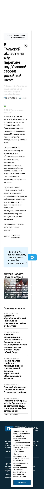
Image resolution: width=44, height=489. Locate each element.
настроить (18, 472)
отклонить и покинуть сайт (19, 475)
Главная (9, 35)
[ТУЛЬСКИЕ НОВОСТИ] (8, 429)
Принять (22, 482)
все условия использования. (20, 465)
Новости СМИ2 (11, 414)
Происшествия (20, 35)
